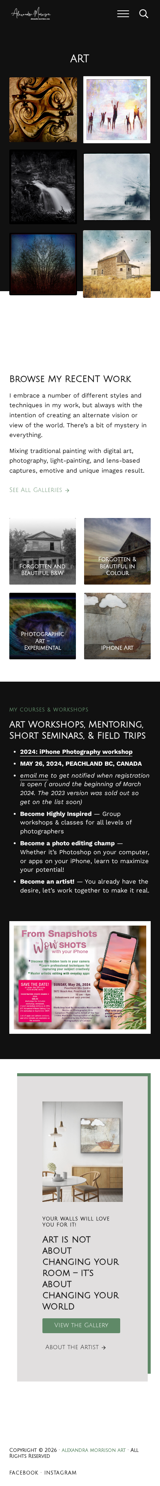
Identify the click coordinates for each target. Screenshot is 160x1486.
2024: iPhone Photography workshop (76, 751)
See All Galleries (35, 490)
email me (34, 775)
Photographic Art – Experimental (42, 641)
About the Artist (72, 1347)
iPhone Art (117, 648)
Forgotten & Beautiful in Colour (117, 566)
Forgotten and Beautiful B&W (42, 569)
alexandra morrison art (94, 1450)
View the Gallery (81, 1325)
